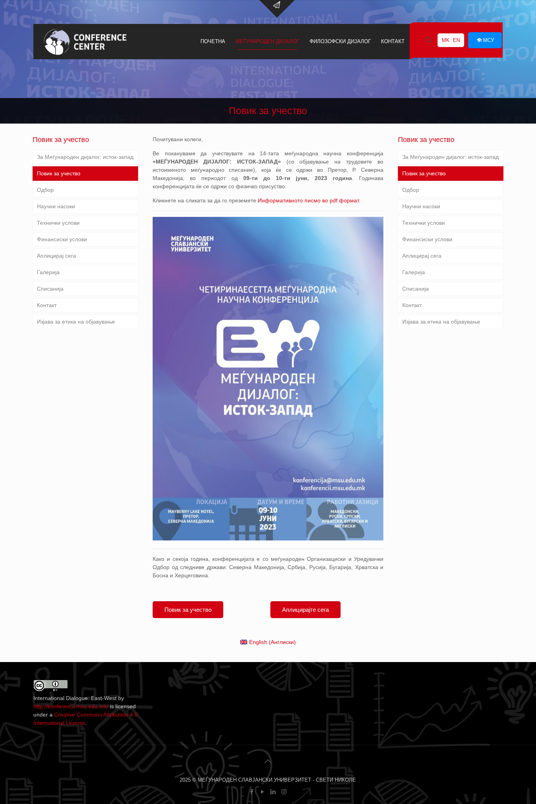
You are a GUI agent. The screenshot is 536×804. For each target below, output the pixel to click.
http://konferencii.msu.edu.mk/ (70, 706)
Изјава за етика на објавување (76, 321)
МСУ (488, 40)
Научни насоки (56, 206)
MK (446, 40)
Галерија (48, 272)
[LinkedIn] (273, 791)
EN (456, 40)
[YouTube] (263, 791)
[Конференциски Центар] (85, 41)
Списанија (50, 289)
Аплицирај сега (56, 256)
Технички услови (58, 223)
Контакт (47, 305)
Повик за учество (58, 173)
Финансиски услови (62, 239)
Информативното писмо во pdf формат (308, 200)
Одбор (45, 190)
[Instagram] (284, 791)
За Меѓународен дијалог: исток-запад (85, 157)
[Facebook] (252, 791)
